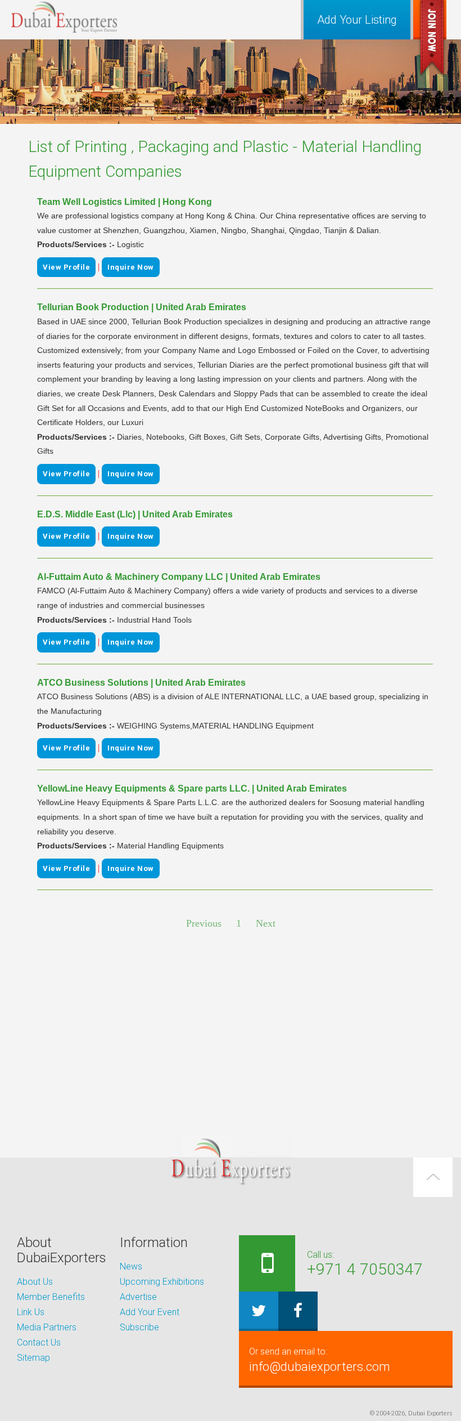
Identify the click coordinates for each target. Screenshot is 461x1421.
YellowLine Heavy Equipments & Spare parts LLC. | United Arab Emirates (192, 788)
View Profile (66, 267)
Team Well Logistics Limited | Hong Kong (124, 202)
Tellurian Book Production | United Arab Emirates (141, 307)
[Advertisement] (230, 1031)
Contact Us (39, 1342)
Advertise (138, 1297)
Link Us (30, 1312)
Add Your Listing (357, 19)
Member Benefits (51, 1297)
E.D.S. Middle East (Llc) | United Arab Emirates (135, 514)
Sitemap (33, 1357)
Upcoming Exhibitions (162, 1281)
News (131, 1266)
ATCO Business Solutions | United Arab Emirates (141, 682)
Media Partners (46, 1327)
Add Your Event (149, 1312)
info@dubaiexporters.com (319, 1360)
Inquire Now (130, 267)
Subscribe (139, 1327)
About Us (35, 1281)
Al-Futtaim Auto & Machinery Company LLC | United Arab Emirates (178, 577)
